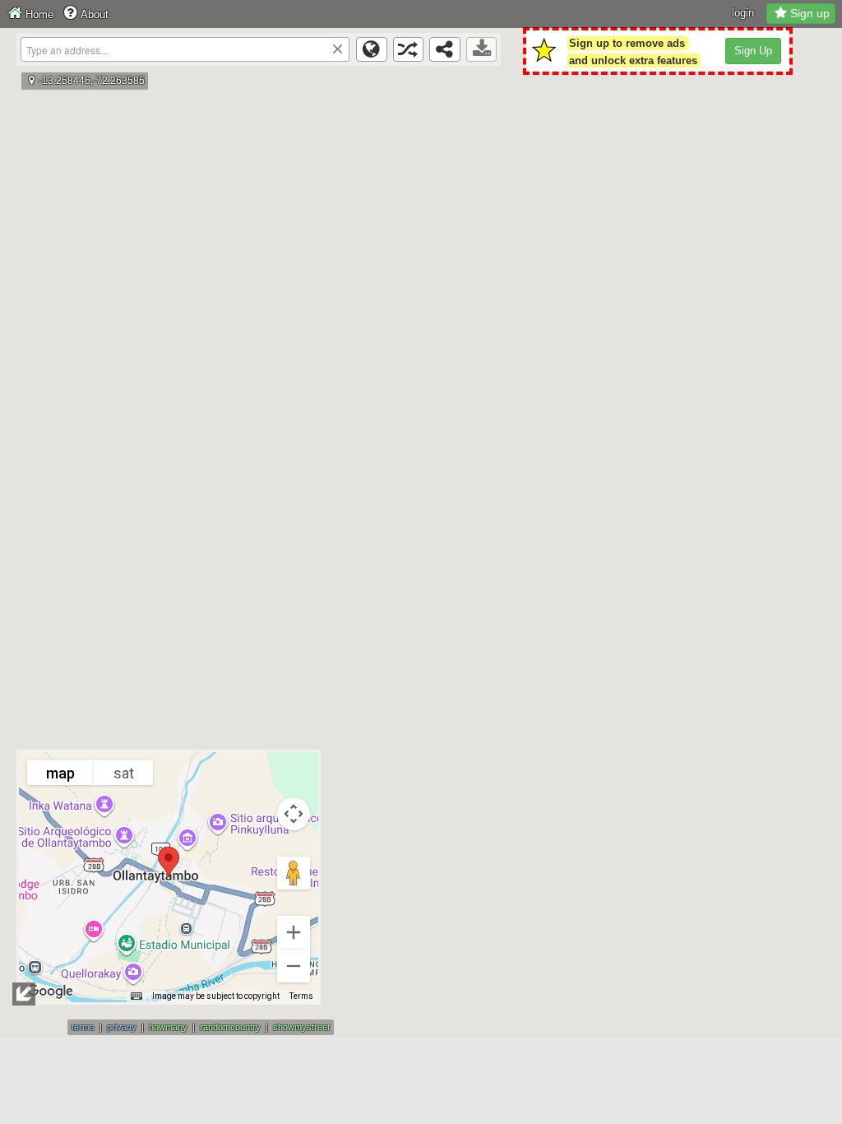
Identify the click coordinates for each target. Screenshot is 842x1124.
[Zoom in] (293, 932)
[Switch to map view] (371, 49)
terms (83, 1027)
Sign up (810, 13)
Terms (301, 996)
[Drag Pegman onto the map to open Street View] (293, 873)
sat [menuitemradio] (123, 773)
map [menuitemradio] (60, 773)
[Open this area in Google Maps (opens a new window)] (50, 991)
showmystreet (301, 1027)
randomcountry (230, 1027)
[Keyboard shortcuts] (136, 996)
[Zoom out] (293, 966)
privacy (121, 1027)
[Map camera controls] (293, 813)
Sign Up (753, 50)
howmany (168, 1027)
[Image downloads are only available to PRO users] (481, 49)
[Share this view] (444, 49)
